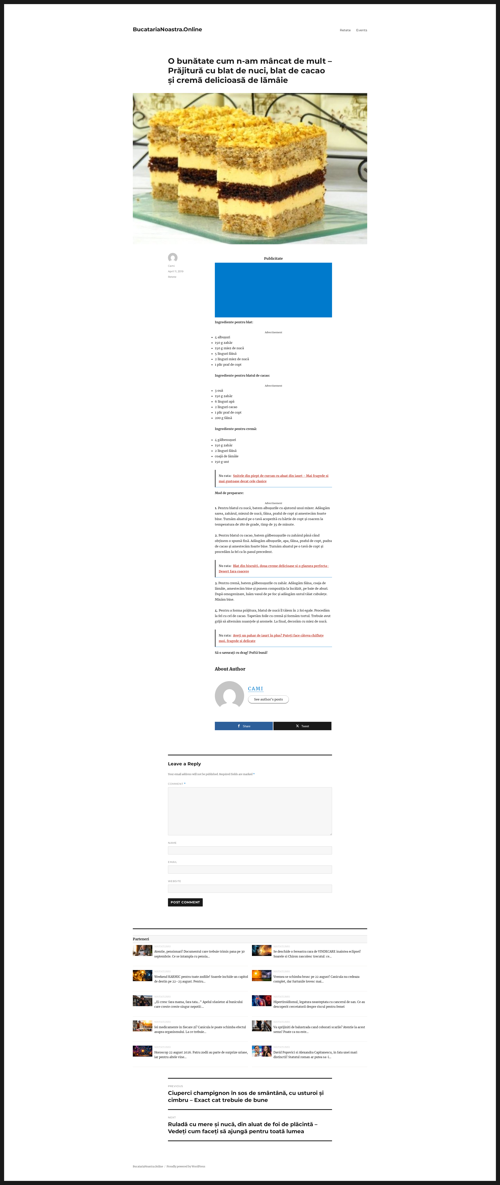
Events (361, 30)
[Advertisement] (274, 290)
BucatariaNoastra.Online (167, 29)
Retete (345, 30)
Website (174, 881)
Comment (177, 784)
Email (172, 861)
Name (172, 842)
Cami (256, 689)
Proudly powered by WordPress (186, 1166)
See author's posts (268, 699)
